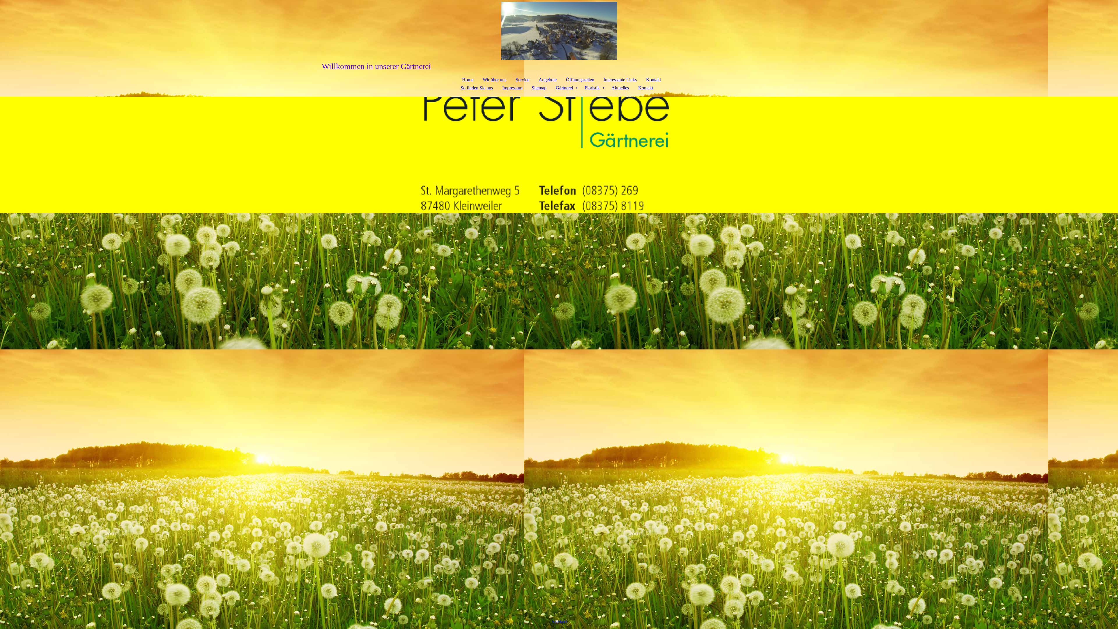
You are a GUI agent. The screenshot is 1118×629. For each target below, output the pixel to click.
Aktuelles (620, 87)
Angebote (548, 79)
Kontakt (653, 79)
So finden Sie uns (477, 87)
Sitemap (539, 87)
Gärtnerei (564, 87)
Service (522, 79)
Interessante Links (620, 79)
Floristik (592, 87)
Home (467, 79)
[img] (559, 31)
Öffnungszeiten (580, 79)
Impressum (512, 87)
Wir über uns (494, 79)
